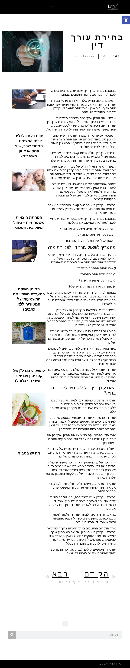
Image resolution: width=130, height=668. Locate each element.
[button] (126, 20)
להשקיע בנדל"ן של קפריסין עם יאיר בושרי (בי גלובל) (29, 376)
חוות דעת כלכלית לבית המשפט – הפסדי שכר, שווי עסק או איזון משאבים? (28, 146)
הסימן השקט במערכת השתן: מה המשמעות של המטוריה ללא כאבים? (29, 300)
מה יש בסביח (29, 453)
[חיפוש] (12, 635)
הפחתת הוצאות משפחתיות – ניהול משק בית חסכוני (28, 223)
